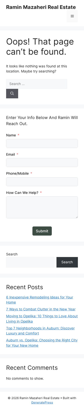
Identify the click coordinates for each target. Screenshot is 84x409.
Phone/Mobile (17, 173)
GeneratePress (42, 402)
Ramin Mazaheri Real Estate (41, 7)
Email (10, 154)
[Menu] (72, 16)
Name (11, 135)
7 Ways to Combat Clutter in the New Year (40, 309)
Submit (42, 231)
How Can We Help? (22, 193)
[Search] (12, 94)
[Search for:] (36, 84)
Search (12, 254)
